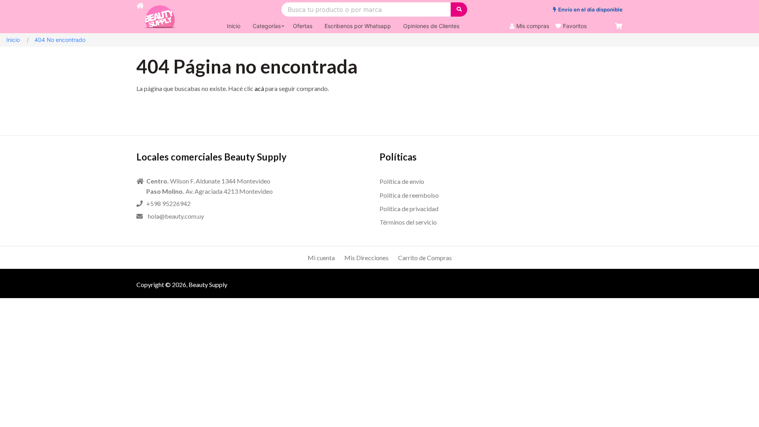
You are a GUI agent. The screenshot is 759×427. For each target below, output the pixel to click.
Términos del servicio (408, 222)
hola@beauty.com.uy (176, 216)
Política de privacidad (409, 208)
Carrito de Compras (425, 257)
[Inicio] (139, 16)
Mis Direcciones (366, 257)
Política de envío (402, 181)
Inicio (13, 39)
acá (259, 88)
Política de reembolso (409, 195)
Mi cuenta (321, 257)
